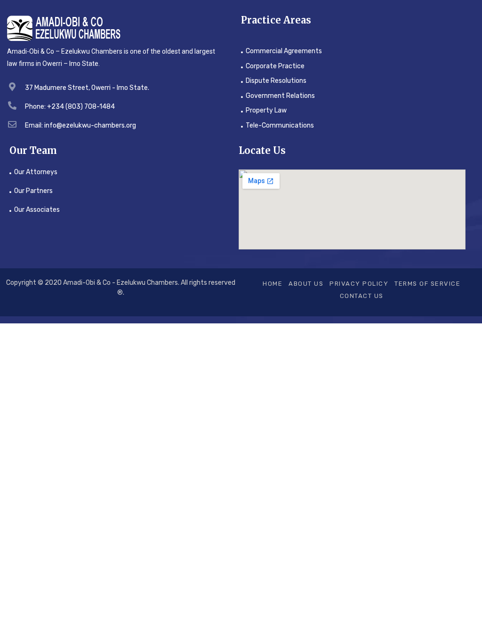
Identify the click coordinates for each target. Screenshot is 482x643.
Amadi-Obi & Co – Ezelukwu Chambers (64, 51)
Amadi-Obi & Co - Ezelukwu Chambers (120, 283)
